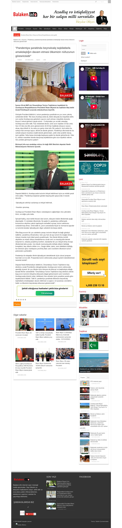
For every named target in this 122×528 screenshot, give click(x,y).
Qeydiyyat (84, 60)
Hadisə (54, 28)
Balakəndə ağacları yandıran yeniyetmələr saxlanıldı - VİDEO (98, 396)
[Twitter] (95, 2)
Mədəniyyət (79, 28)
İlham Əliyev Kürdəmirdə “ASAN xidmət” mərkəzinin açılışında (44, 366)
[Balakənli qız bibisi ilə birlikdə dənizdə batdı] (84, 442)
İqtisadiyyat (47, 28)
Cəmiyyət (28, 28)
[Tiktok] (28, 507)
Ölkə (40, 28)
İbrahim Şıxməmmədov (102, 521)
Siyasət (35, 28)
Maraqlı (71, 28)
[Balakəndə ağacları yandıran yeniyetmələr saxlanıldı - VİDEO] (84, 397)
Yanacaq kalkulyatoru (45, 1)
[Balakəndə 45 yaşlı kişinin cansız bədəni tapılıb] (84, 435)
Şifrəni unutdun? (85, 57)
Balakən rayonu (16, 1)
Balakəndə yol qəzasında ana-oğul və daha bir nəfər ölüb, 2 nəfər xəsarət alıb (41, 35)
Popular (83, 377)
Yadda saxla (92, 53)
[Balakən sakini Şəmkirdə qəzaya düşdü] (84, 390)
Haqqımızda (25, 1)
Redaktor (20, 59)
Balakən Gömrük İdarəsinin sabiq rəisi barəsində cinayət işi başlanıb (98, 457)
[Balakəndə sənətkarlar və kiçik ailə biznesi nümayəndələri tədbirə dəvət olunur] (84, 450)
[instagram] (98, 2)
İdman (65, 28)
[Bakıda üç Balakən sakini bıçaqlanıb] (84, 416)
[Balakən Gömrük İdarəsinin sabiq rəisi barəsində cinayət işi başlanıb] (84, 458)
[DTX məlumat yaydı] (84, 383)
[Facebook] (94, 2)
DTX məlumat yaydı (96, 381)
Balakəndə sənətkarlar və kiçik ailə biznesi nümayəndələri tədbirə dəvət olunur (98, 449)
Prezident (21, 28)
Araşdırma (91, 28)
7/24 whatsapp (46, 293)
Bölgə (105, 28)
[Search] (109, 1)
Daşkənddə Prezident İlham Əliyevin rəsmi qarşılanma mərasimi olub (65, 505)
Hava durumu (34, 1)
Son (88, 377)
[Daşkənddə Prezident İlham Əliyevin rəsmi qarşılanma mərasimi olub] (51, 506)
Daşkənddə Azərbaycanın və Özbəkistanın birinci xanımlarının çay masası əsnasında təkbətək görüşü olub (60, 495)
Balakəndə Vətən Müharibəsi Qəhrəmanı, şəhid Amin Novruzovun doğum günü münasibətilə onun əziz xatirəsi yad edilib (94, 424)
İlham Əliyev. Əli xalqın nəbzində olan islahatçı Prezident (63, 363)
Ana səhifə (14, 28)
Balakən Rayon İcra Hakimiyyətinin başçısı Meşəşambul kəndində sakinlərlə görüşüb (64, 484)
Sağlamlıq (99, 28)
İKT (85, 28)
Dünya (60, 28)
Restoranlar (56, 1)
